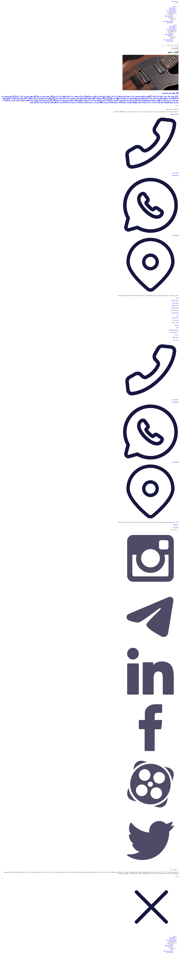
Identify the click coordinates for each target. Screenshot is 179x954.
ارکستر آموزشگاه (169, 15)
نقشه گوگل (175, 524)
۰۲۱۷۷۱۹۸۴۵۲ (175, 173)
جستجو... (176, 45)
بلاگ (172, 19)
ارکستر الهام (175, 337)
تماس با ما (170, 17)
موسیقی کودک (172, 7)
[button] (174, 529)
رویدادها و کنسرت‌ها (168, 21)
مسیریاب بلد (175, 527)
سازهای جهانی (172, 9)
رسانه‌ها (176, 325)
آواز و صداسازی (172, 11)
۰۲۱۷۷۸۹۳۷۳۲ (175, 175)
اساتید (174, 6)
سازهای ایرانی (175, 302)
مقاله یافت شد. (175, 48)
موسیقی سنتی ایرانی (171, 10)
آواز (177, 315)
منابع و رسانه (170, 22)
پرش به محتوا (175, 1)
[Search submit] (177, 47)
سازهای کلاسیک (174, 300)
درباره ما (171, 14)
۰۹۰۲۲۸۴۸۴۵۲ (175, 235)
